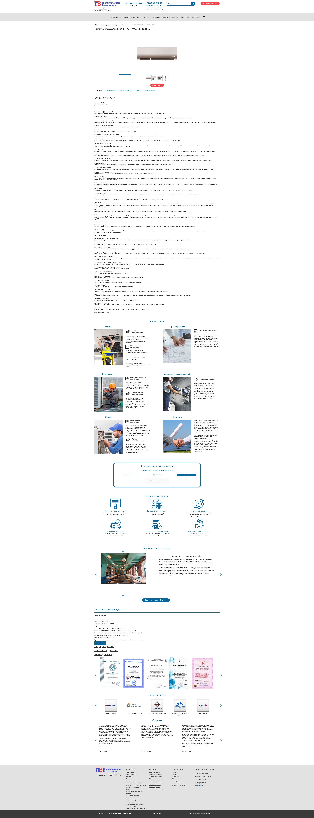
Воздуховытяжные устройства (134, 791)
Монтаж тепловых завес (155, 776)
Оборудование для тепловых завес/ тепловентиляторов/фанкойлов (136, 786)
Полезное (156, 17)
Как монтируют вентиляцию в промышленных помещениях (111, 635)
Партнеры (174, 772)
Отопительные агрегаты (132, 800)
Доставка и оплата (170, 17)
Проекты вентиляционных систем (104, 637)
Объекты (195, 17)
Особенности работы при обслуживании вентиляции (109, 628)
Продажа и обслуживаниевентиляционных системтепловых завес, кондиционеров (107, 3)
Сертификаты (175, 776)
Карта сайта (157, 813)
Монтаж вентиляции (154, 772)
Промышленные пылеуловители (135, 804)
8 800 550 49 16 (154, 6)
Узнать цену (157, 85)
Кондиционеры (130, 772)
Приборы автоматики (131, 774)
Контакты (185, 17)
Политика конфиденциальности (199, 813)
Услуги (146, 17)
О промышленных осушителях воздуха (105, 626)
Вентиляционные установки (133, 802)
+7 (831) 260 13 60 (201, 783)
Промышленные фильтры (133, 795)
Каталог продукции (132, 17)
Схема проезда (176, 781)
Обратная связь (176, 779)
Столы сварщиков (131, 806)
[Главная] (95, 25)
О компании (116, 17)
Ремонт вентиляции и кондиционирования (155, 786)
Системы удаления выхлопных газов (136, 808)
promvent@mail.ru (199, 785)
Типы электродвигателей (101, 621)
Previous (95, 574)
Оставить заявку (186, 475)
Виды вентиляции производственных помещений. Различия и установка (115, 630)
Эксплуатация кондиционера (102, 619)
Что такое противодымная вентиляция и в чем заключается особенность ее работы (119, 633)
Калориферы (129, 798)
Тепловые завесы (131, 779)
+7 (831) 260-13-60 (154, 3)
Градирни (128, 793)
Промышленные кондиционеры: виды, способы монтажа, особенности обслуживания (119, 640)
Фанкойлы (129, 789)
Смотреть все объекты (155, 600)
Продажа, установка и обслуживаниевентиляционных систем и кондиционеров (109, 770)
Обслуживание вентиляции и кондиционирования (157, 779)
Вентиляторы (129, 776)
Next (123, 595)
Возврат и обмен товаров (179, 785)
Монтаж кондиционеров (155, 774)
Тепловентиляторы (131, 781)
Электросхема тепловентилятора (104, 623)
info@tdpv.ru (133, 5)
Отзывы (174, 774)
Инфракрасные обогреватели (134, 783)
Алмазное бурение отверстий (157, 789)
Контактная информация (178, 783)
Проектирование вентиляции (157, 783)
